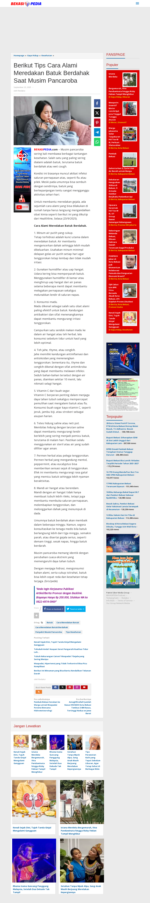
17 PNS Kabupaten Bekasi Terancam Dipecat (118, 485)
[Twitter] (62, 687)
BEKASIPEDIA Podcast (115, 595)
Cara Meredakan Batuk (68, 622)
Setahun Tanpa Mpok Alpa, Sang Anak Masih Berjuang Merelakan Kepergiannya (74, 760)
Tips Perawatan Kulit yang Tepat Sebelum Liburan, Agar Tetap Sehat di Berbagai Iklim (92, 760)
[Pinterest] (70, 687)
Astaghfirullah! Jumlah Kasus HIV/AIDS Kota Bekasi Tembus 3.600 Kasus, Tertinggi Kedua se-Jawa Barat (77, 706)
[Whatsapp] (97, 142)
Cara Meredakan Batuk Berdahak (51, 627)
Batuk (50, 622)
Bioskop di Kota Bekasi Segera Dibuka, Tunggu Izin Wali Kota (121, 525)
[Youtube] (84, 687)
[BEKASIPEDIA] (26, 3)
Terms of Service (125, 600)
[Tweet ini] (97, 113)
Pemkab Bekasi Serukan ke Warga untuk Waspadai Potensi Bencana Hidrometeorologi (47, 705)
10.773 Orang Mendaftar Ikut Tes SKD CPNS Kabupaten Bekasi (122, 473)
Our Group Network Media (118, 603)
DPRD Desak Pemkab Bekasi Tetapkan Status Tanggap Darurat (119, 452)
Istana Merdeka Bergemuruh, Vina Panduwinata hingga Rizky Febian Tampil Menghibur (38, 762)
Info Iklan (110, 600)
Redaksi (125, 598)
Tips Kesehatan (73, 632)
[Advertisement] (75, 29)
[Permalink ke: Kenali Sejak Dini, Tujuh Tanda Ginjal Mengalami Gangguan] (21, 742)
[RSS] (39, 692)
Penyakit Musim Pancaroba (48, 632)
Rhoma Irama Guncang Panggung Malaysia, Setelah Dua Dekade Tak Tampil (56, 760)
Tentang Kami (112, 598)
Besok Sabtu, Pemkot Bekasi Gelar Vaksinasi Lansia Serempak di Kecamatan (122, 506)
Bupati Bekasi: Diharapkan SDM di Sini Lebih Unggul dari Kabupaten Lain (121, 440)
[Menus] (137, 3)
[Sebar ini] (97, 103)
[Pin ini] (97, 123)
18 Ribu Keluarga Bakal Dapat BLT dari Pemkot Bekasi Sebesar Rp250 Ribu (122, 495)
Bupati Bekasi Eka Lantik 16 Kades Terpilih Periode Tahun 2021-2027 (122, 462)
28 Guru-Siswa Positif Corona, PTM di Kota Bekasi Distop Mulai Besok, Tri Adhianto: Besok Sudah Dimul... (122, 427)
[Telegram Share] (97, 132)
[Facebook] (55, 687)
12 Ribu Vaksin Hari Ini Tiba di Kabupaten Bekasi (120, 516)
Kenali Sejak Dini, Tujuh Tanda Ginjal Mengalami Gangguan (20, 758)
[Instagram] (77, 687)
